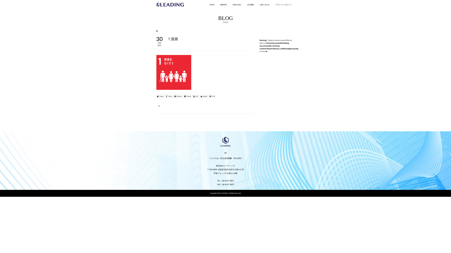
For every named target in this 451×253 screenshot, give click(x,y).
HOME (211, 5)
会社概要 (250, 5)
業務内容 (223, 5)
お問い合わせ (265, 5)
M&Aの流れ (237, 5)
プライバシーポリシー (283, 5)
